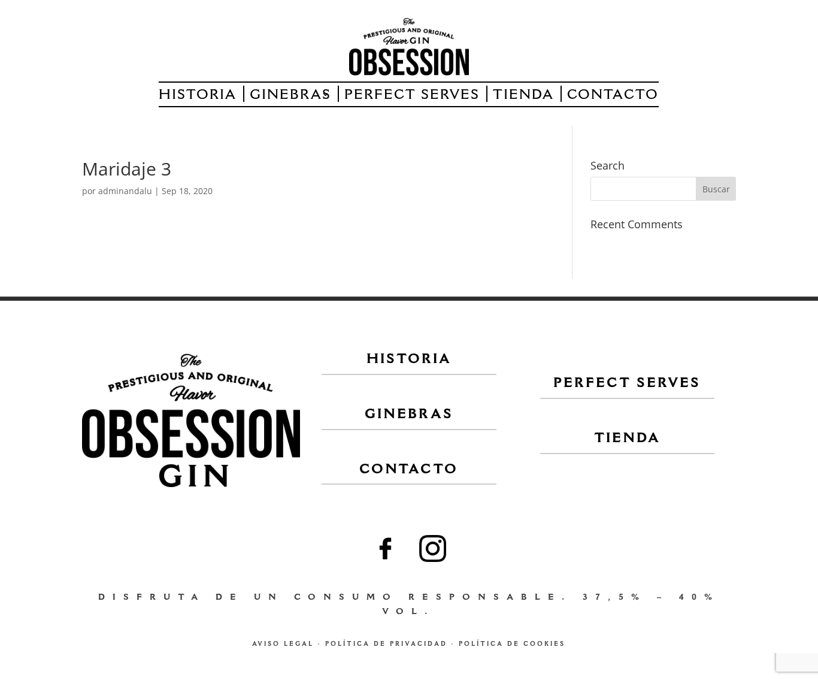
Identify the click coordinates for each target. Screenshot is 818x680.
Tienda (523, 95)
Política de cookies (512, 645)
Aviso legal (283, 645)
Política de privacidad (386, 645)
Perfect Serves (412, 95)
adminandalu (125, 191)
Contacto (613, 95)
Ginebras (290, 95)
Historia (198, 95)
